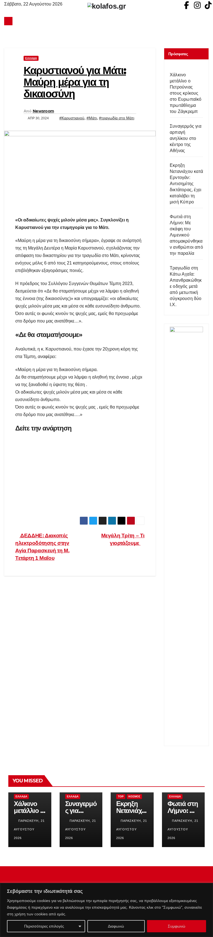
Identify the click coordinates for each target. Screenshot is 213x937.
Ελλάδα (31, 58)
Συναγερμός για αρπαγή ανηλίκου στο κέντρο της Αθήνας (185, 138)
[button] (205, 21)
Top (121, 796)
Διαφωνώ (116, 926)
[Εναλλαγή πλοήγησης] (108, 21)
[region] (106, 910)
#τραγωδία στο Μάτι (116, 118)
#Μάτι (92, 118)
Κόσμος (134, 796)
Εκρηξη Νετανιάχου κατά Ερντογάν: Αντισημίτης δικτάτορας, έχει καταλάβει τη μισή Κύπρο (186, 183)
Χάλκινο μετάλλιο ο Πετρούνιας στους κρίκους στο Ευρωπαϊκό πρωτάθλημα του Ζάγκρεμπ (186, 93)
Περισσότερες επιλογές (44, 926)
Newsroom (43, 111)
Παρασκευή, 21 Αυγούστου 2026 (29, 829)
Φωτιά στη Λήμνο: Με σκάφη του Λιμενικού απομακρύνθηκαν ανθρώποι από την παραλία (186, 235)
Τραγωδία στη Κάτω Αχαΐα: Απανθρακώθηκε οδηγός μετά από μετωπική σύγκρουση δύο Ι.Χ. (186, 286)
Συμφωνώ (176, 926)
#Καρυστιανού (71, 118)
